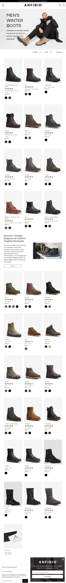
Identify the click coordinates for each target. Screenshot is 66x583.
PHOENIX (27, 424)
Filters (35, 52)
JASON (7, 508)
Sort (46, 52)
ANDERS (27, 381)
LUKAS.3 (7, 339)
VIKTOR (27, 297)
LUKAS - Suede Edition (11, 424)
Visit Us (13, 266)
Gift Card (7, 550)
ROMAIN (47, 381)
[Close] (63, 559)
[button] (9, 89)
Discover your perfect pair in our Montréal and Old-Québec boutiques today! (33, 1)
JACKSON (47, 466)
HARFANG (28, 508)
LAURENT (7, 175)
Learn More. (51, 1)
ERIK (26, 339)
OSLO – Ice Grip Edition (51, 217)
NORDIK (7, 131)
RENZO (27, 131)
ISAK (6, 297)
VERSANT (47, 297)
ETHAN (7, 381)
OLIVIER (27, 175)
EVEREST (47, 339)
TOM (26, 85)
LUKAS (46, 175)
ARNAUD (47, 131)
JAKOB (7, 466)
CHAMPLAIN (48, 508)
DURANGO (48, 424)
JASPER (27, 466)
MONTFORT (48, 85)
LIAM (26, 217)
